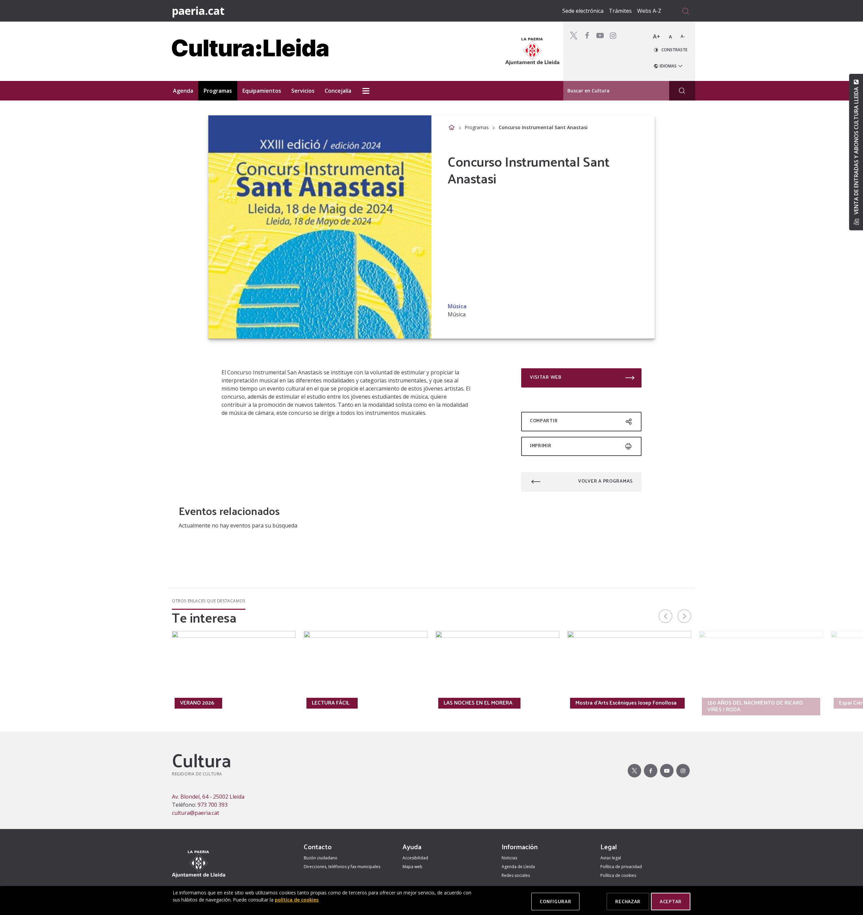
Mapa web (412, 866)
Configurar (555, 901)
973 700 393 (213, 804)
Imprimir (541, 445)
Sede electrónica (582, 11)
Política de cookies (618, 875)
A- (683, 36)
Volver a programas (605, 481)
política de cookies (297, 899)
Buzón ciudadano (320, 858)
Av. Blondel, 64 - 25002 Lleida (208, 796)
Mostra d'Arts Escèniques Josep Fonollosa (626, 702)
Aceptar (671, 901)
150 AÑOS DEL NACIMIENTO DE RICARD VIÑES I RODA (755, 706)
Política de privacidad (621, 866)
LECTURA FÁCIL (331, 702)
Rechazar (628, 901)
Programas (477, 127)
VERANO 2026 (197, 702)
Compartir (544, 420)
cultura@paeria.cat (195, 813)
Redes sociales (516, 875)
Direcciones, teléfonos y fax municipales (342, 866)
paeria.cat (198, 10)
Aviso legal (610, 858)
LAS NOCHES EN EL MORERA (478, 702)
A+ (656, 36)
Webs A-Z (649, 11)
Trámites (620, 11)
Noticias (509, 858)
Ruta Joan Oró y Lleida (75, 702)
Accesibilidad (415, 858)
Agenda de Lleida (518, 866)
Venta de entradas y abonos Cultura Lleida (856, 151)
